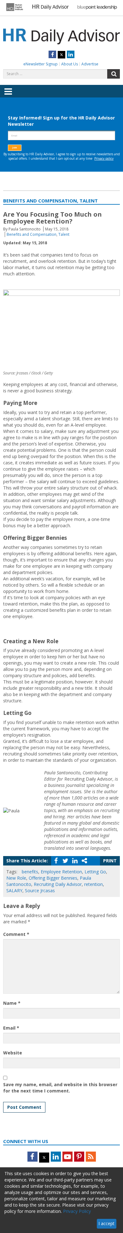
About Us (69, 64)
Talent (63, 234)
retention (93, 884)
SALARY (14, 890)
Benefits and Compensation (31, 234)
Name (11, 1003)
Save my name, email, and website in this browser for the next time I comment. (60, 1087)
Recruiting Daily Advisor (58, 884)
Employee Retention (61, 872)
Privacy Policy (77, 1211)
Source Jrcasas (40, 890)
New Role (16, 878)
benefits (30, 872)
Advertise (89, 64)
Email (11, 1028)
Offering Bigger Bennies (53, 878)
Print (110, 861)
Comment (16, 934)
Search (113, 74)
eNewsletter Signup (40, 64)
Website (12, 1053)
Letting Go (95, 872)
